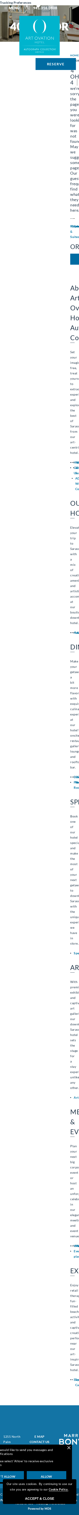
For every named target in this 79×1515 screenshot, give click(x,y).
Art (76, 1097)
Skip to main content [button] (19, 8)
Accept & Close (39, 1498)
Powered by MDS (39, 1508)
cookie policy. (58, 1489)
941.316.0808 (45, 8)
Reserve (56, 64)
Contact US (40, 1442)
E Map (39, 1436)
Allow (46, 1476)
